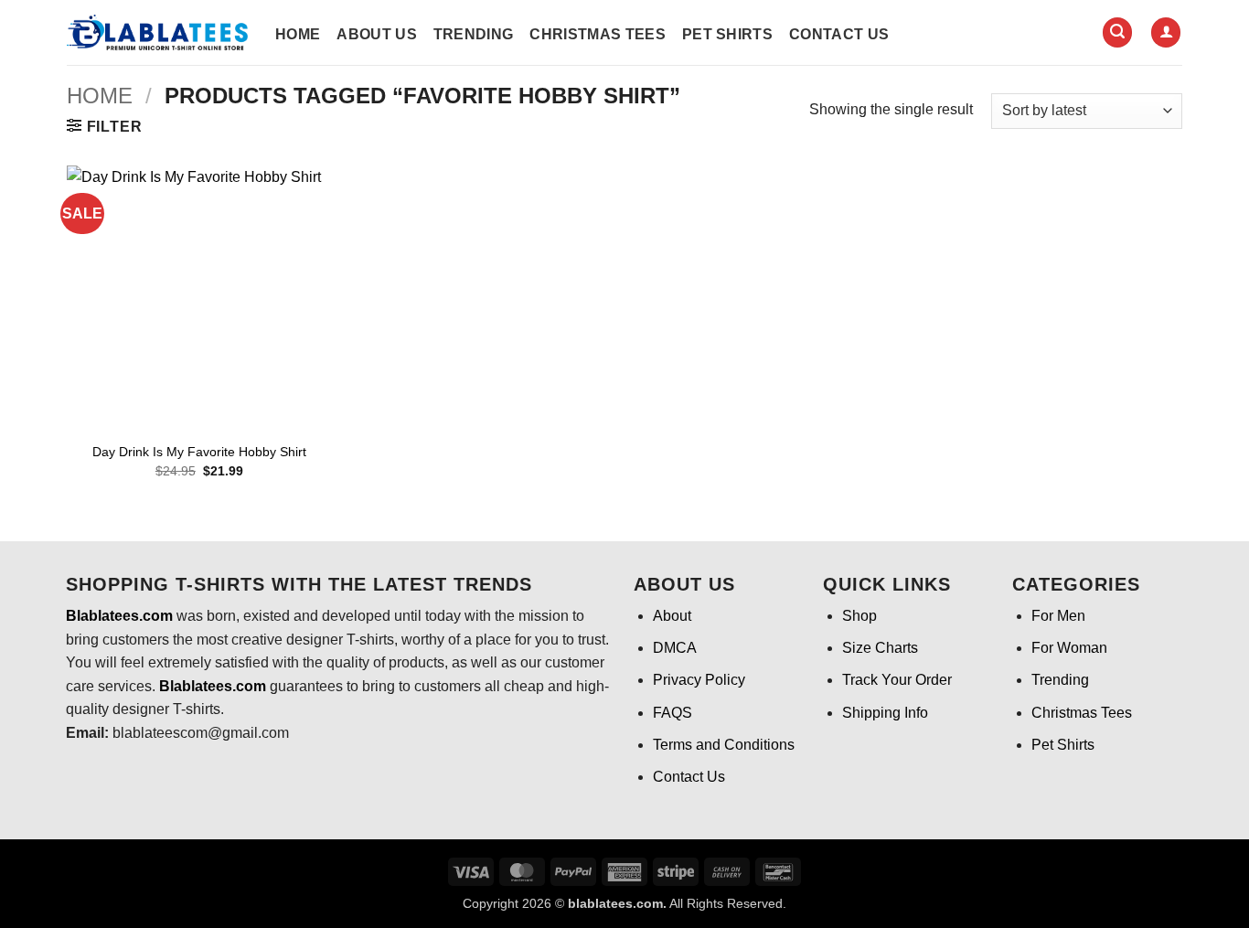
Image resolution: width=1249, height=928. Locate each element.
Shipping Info (885, 712)
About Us (376, 34)
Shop (859, 616)
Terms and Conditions (724, 744)
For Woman (1069, 648)
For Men (1058, 616)
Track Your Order (897, 680)
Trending (473, 34)
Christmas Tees (597, 34)
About (672, 616)
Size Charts (880, 648)
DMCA (675, 648)
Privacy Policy (699, 680)
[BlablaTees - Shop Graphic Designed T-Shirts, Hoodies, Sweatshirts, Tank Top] (157, 32)
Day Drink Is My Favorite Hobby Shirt (199, 451)
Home (297, 34)
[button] (1117, 32)
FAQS (672, 712)
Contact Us (839, 34)
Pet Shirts (727, 34)
